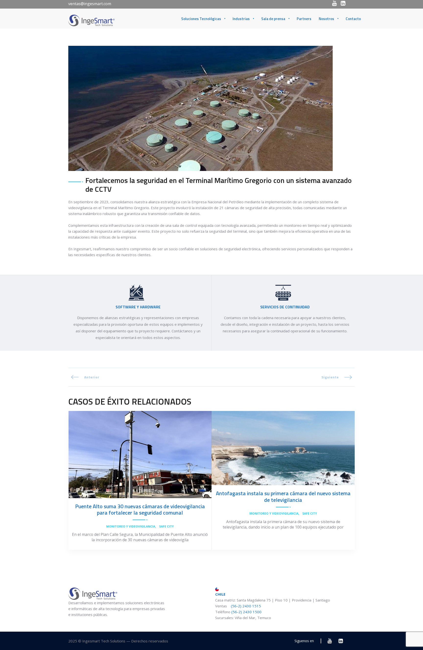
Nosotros (326, 19)
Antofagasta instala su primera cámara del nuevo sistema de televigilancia (283, 496)
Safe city (166, 526)
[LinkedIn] (343, 3)
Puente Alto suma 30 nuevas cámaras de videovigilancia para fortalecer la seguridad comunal (140, 509)
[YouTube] (334, 3)
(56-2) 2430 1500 (246, 611)
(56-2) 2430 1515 (245, 605)
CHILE (220, 594)
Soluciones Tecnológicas (201, 19)
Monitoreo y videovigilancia (130, 526)
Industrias (241, 19)
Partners (304, 19)
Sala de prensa (273, 19)
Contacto (353, 19)
